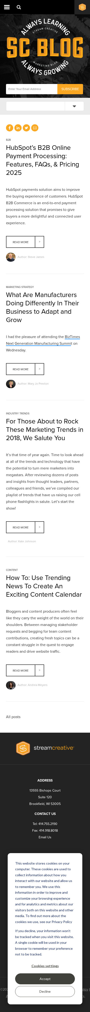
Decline (45, 991)
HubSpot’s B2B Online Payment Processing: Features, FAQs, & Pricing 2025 (42, 160)
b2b (8, 139)
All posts (13, 717)
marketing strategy (20, 287)
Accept (45, 979)
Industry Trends (17, 413)
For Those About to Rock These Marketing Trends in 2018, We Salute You (44, 429)
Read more (21, 242)
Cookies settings (45, 966)
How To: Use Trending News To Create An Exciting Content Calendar (44, 586)
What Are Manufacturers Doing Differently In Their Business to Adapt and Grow (42, 307)
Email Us (45, 837)
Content (12, 570)
